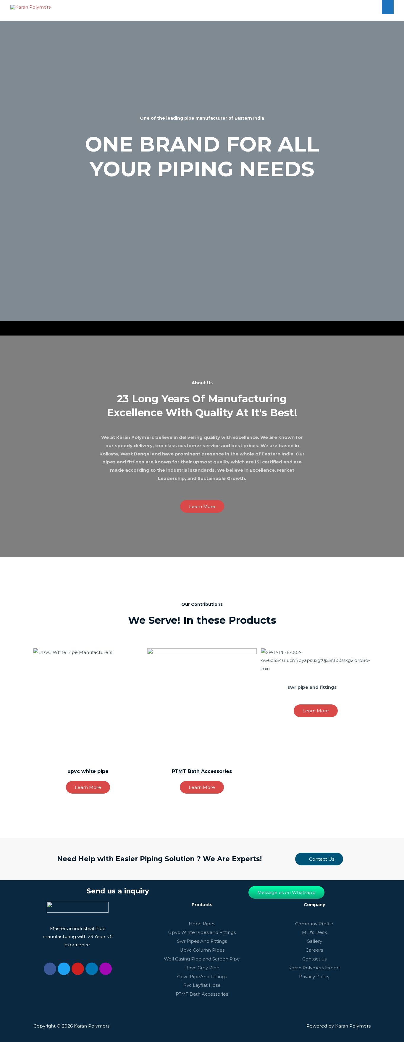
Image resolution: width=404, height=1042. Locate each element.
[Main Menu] (388, 7)
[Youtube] (78, 969)
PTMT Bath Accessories (202, 771)
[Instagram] (105, 969)
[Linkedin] (91, 969)
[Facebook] (50, 969)
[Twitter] (64, 969)
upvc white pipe (88, 771)
